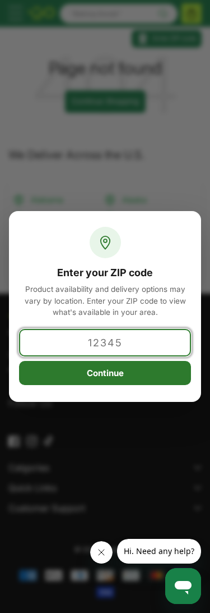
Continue (105, 373)
